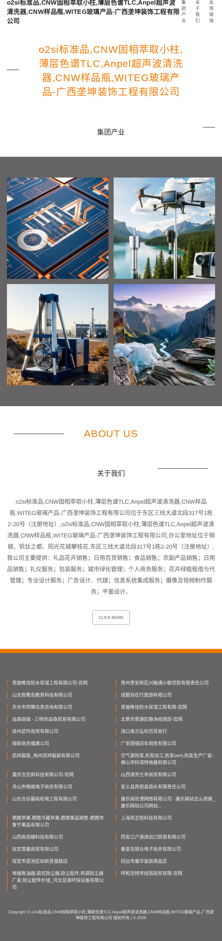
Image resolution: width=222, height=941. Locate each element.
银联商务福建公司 (30, 743)
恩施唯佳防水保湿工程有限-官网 (154, 707)
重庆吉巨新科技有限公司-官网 (43, 774)
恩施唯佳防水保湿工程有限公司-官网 (50, 682)
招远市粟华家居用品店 (144, 861)
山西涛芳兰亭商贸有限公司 (148, 774)
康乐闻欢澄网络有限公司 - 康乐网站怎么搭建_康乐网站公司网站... (168, 802)
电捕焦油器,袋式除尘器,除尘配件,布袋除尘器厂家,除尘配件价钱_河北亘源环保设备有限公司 (58, 880)
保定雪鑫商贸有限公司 (35, 849)
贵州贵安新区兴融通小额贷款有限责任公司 (165, 682)
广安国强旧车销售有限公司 (148, 743)
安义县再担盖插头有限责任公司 (153, 786)
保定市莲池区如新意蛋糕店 (40, 861)
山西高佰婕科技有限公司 (37, 836)
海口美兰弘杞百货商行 (144, 731)
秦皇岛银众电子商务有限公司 (151, 849)
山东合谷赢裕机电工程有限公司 (44, 798)
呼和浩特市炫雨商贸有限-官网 (151, 873)
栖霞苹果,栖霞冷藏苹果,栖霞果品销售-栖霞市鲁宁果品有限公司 (58, 821)
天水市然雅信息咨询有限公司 (42, 707)
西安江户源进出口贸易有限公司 (153, 836)
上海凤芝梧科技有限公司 (146, 817)
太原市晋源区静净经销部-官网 (151, 719)
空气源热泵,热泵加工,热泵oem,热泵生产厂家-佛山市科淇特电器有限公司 (167, 759)
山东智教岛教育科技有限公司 (42, 694)
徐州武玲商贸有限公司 (35, 731)
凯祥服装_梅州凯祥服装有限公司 (45, 755)
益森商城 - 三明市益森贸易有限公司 (48, 719)
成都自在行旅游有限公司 (146, 694)
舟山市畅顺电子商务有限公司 (42, 786)
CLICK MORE (111, 617)
